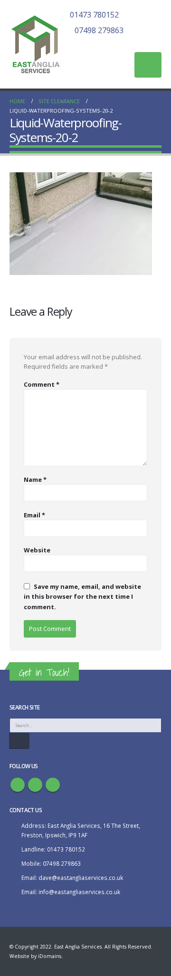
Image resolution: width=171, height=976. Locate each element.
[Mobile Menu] (148, 65)
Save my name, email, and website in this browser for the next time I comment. (82, 596)
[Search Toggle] (157, 43)
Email (34, 515)
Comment (41, 384)
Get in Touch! (44, 672)
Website (37, 550)
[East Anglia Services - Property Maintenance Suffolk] (35, 44)
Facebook (17, 785)
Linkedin (53, 785)
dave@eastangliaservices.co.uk (80, 877)
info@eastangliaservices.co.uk (79, 892)
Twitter (35, 785)
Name (35, 479)
